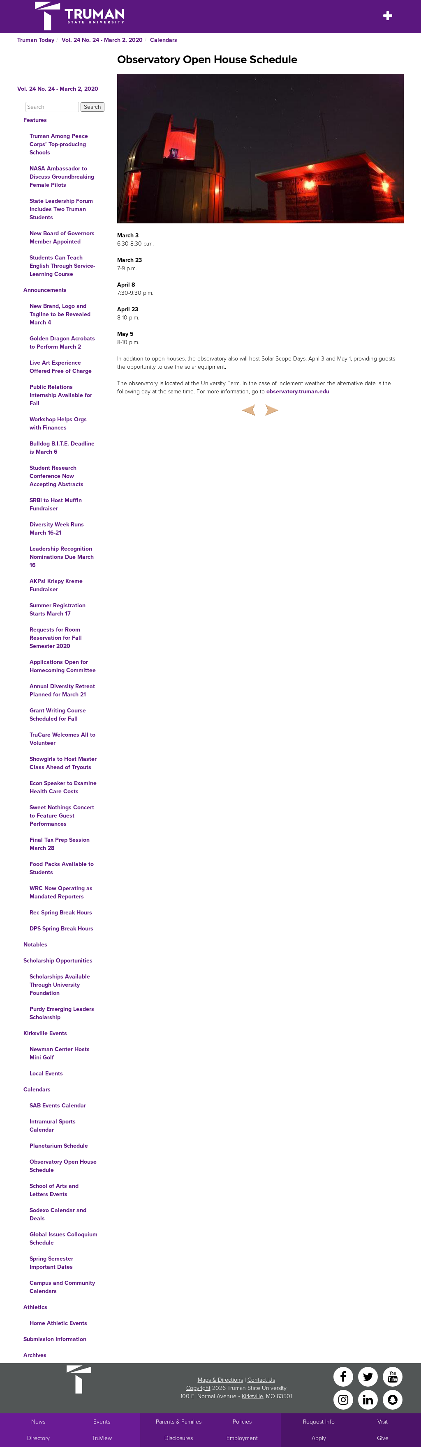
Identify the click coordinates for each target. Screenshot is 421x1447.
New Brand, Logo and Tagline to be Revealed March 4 (60, 314)
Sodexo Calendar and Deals (58, 1214)
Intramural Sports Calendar (53, 1125)
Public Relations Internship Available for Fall (61, 395)
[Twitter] (368, 1376)
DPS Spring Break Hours (61, 928)
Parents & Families (178, 1421)
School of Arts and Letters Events (54, 1190)
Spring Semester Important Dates (51, 1262)
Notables (35, 944)
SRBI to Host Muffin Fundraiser (56, 504)
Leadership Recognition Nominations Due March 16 (62, 557)
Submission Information (54, 1339)
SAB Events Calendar (58, 1105)
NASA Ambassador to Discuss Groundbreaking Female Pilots (62, 176)
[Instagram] (344, 1399)
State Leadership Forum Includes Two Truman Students (61, 209)
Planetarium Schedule (59, 1145)
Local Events (46, 1073)
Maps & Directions (220, 1379)
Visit (382, 1421)
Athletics (35, 1307)
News (38, 1421)
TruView (102, 1438)
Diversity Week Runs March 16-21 (57, 528)
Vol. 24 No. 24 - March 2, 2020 (102, 40)
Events (101, 1421)
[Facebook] (344, 1376)
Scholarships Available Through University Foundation (60, 985)
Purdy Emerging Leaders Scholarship (62, 1013)
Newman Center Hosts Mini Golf (60, 1053)
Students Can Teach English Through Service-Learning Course (62, 266)
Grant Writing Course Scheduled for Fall (58, 714)
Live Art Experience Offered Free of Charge (61, 366)
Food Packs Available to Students (62, 868)
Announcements (45, 290)
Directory (38, 1438)
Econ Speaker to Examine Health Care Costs (63, 787)
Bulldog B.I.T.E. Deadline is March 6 (62, 447)
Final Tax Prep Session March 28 (60, 844)
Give (383, 1438)
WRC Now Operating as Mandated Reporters (61, 892)
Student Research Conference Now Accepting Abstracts (56, 476)
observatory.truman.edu (297, 391)
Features (35, 120)
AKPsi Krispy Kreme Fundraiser (56, 585)
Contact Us (261, 1379)
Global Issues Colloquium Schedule (63, 1238)
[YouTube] (392, 1376)
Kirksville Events (45, 1033)
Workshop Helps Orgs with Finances (58, 423)
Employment (242, 1438)
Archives (34, 1355)
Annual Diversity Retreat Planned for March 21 (62, 690)
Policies (242, 1421)
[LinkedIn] (368, 1399)
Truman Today (35, 40)
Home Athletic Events (58, 1323)
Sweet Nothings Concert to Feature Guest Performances (62, 815)
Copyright (198, 1388)
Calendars (163, 40)
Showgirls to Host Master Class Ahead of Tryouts (63, 763)
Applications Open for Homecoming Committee (63, 666)
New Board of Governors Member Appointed (62, 237)
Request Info (319, 1421)
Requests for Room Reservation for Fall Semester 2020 (56, 638)
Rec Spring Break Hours (61, 912)
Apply (319, 1438)
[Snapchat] (392, 1399)
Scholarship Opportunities (58, 960)
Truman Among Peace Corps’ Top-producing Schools (59, 144)
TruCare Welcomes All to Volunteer (62, 738)
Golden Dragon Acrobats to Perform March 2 (62, 342)
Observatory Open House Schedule (63, 1166)
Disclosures (178, 1438)
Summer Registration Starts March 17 (58, 609)
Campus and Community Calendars (62, 1287)
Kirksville (252, 1396)
